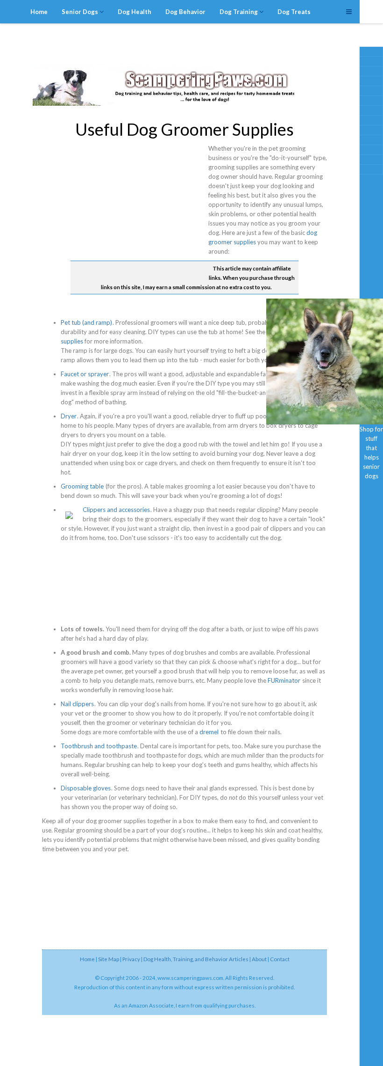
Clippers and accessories (116, 509)
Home (87, 959)
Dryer (69, 416)
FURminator (284, 680)
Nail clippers (77, 704)
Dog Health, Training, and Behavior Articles (195, 959)
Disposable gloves (86, 788)
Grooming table (82, 486)
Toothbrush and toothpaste (99, 746)
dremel (209, 732)
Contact (280, 959)
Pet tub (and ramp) (86, 322)
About (259, 959)
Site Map (108, 959)
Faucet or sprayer (85, 374)
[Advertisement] (324, 237)
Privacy (131, 959)
